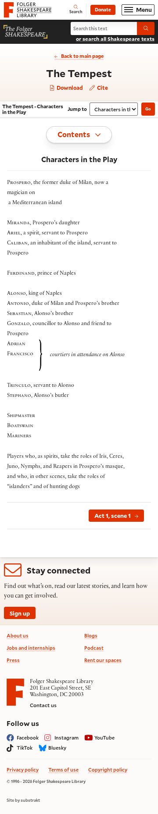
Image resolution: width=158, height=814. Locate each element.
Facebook (28, 737)
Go (148, 108)
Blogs (90, 635)
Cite (102, 87)
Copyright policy (107, 769)
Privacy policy (23, 769)
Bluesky (57, 747)
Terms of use (63, 769)
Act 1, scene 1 (112, 515)
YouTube (104, 737)
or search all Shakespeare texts (115, 38)
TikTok (24, 747)
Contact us (43, 705)
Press (13, 660)
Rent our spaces (103, 660)
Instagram (66, 737)
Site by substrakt (23, 800)
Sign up (20, 613)
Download (69, 88)
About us (18, 635)
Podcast (94, 647)
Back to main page (82, 56)
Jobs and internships (31, 647)
